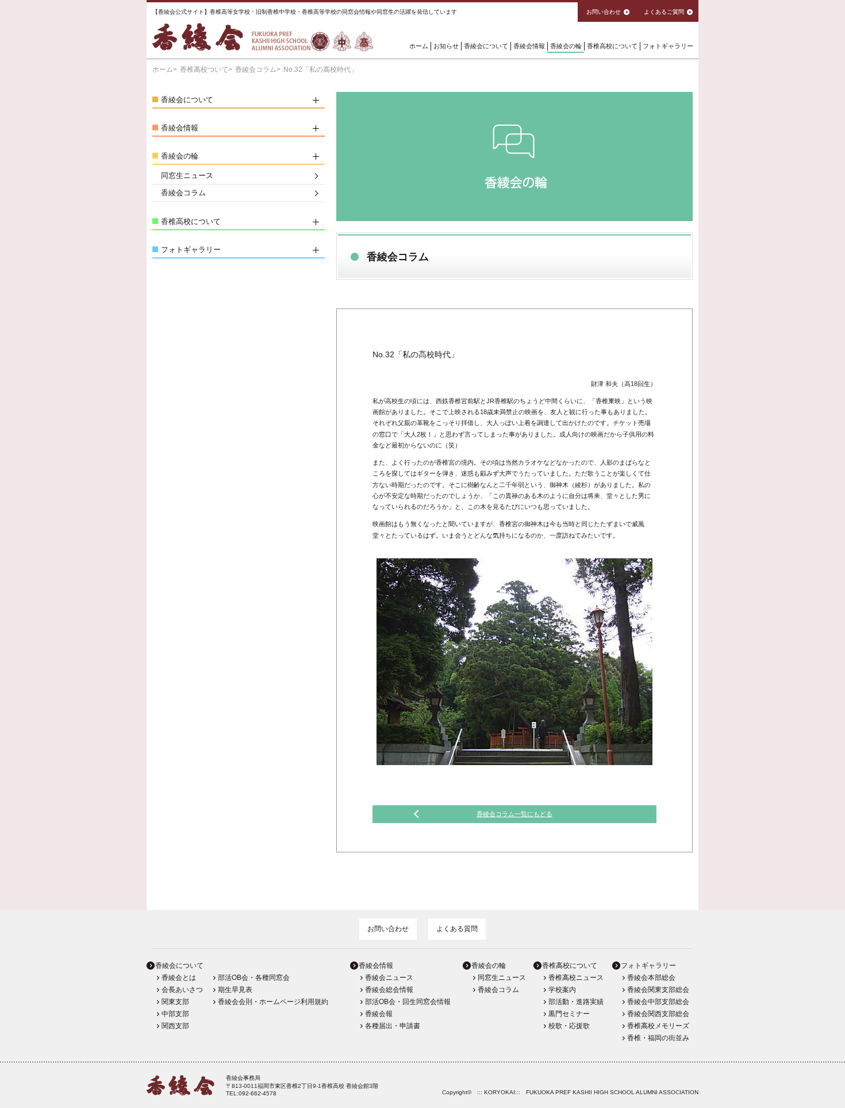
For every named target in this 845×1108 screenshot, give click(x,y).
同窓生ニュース (187, 175)
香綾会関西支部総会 (658, 1014)
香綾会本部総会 (651, 978)
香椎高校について (612, 46)
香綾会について (486, 46)
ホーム (418, 46)
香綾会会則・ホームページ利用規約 (273, 1002)
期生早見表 (235, 990)
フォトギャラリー (668, 46)
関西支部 (175, 1026)
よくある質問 (457, 929)
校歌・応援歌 (569, 1026)
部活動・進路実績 (576, 1002)
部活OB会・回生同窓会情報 (408, 1002)
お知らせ (446, 46)
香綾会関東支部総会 (658, 990)
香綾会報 (379, 1014)
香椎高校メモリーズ (658, 1026)
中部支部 (175, 1014)
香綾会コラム (255, 69)
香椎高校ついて (204, 69)
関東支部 (175, 1002)
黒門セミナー (569, 1014)
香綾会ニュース (389, 978)
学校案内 (562, 990)
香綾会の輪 (566, 46)
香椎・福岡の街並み (658, 1038)
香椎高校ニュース (576, 978)
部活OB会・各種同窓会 (254, 978)
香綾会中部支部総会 (658, 1002)
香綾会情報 (529, 46)
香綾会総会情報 (389, 990)
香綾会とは (179, 978)
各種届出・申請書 (392, 1026)
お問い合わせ (388, 929)
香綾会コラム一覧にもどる (514, 813)
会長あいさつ (182, 990)
